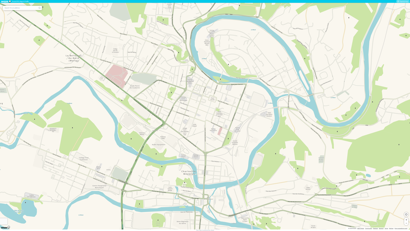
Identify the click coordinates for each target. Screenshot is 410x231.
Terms (386, 228)
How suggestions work (401, 228)
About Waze (360, 228)
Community (368, 228)
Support (381, 228)
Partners (375, 228)
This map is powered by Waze (205, 230)
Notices (391, 228)
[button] (406, 219)
